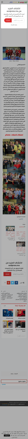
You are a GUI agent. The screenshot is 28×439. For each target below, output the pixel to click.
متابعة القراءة (14, 24)
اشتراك (8, 20)
